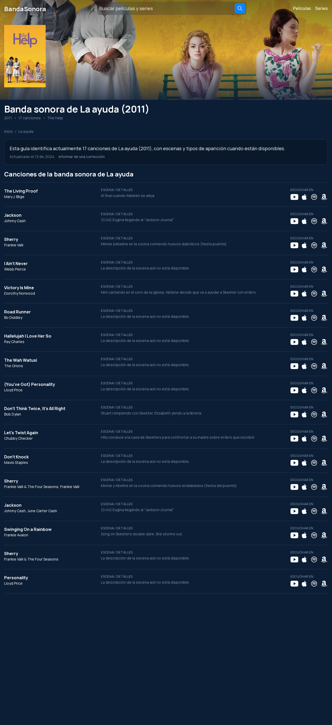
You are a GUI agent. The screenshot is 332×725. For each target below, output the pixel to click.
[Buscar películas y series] (240, 8)
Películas (302, 8)
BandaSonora (27, 8)
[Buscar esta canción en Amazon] (324, 197)
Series (321, 8)
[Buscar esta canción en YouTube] (294, 197)
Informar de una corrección (82, 156)
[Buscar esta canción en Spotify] (314, 197)
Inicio (8, 131)
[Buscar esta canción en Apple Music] (304, 197)
